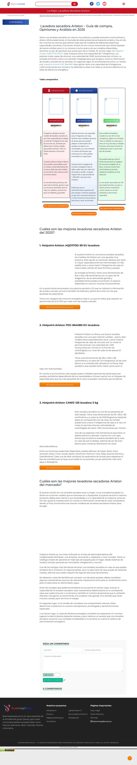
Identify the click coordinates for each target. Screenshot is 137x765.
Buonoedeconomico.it (77, 714)
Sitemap (94, 718)
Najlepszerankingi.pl (54, 718)
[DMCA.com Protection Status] (7, 751)
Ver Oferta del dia (56, 121)
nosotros (61, 16)
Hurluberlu (51, 721)
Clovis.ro (49, 714)
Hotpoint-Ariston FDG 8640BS (58, 64)
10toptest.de (73, 718)
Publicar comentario (53, 680)
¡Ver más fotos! (55, 269)
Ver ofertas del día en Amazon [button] (59, 307)
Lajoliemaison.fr (75, 710)
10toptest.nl (51, 710)
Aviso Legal (95, 710)
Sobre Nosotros (96, 714)
